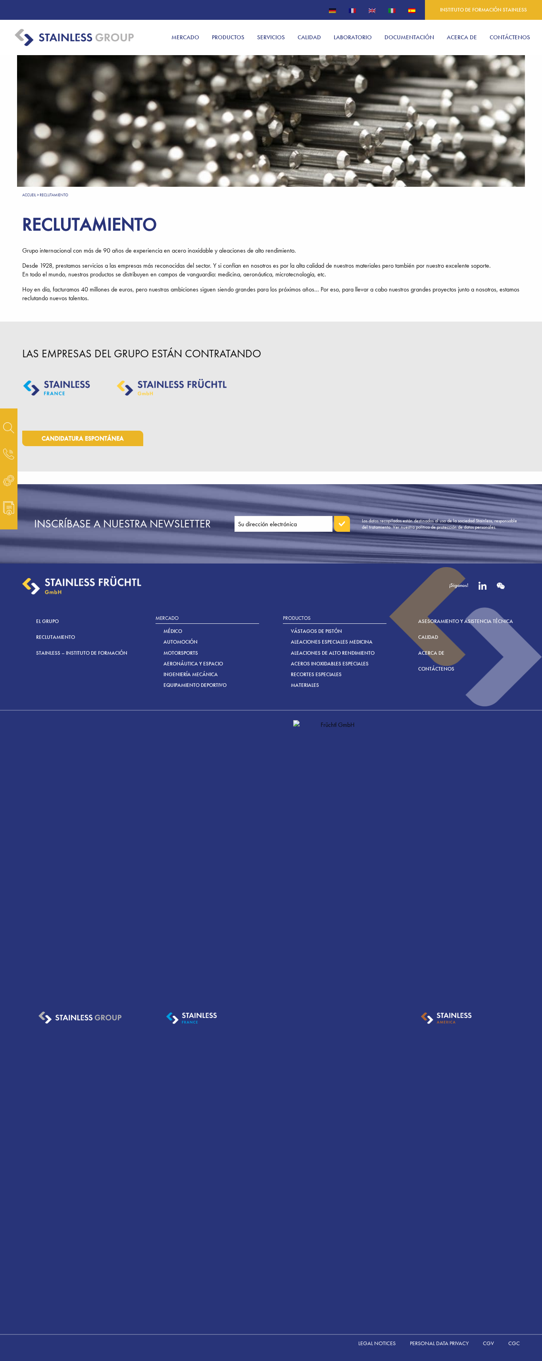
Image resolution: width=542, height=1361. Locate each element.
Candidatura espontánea (83, 438)
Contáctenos (436, 668)
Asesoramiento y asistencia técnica (465, 621)
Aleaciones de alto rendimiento (333, 653)
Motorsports (180, 653)
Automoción (180, 641)
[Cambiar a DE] (332, 10)
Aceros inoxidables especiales (330, 663)
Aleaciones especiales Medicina (332, 641)
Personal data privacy (439, 1343)
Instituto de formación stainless (483, 9)
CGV (488, 1343)
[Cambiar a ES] (412, 10)
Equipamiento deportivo (195, 685)
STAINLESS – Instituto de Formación (81, 653)
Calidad (428, 637)
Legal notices (377, 1343)
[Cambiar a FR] (352, 10)
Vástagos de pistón (316, 631)
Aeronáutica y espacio (193, 663)
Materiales (305, 685)
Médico (172, 631)
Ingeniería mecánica (190, 674)
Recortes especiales (316, 674)
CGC (514, 1343)
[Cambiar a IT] (392, 10)
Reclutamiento (55, 637)
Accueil (29, 194)
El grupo (47, 621)
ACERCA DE (431, 653)
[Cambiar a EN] (372, 10)
